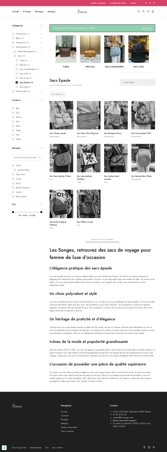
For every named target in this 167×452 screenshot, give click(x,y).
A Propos (27, 11)
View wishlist (146, 28)
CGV (47, 447)
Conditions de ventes (117, 3)
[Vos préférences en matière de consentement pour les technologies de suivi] (4, 447)
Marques (51, 11)
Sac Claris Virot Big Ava (87, 133)
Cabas (66, 66)
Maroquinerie (61, 85)
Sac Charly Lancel (58, 133)
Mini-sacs (90, 66)
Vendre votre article (69, 427)
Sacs (69, 85)
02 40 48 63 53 (119, 414)
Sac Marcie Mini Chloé (141, 176)
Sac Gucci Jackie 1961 (141, 133)
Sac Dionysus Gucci (112, 133)
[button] (154, 50)
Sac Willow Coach (85, 222)
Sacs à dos (138, 66)
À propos (65, 415)
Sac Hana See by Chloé (60, 176)
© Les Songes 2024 (19, 447)
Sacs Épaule (56, 94)
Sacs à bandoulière (114, 66)
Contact (133, 3)
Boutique (64, 419)
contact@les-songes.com (123, 417)
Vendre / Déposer (98, 3)
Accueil (15, 11)
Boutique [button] (39, 11)
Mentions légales (35, 447)
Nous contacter (67, 431)
